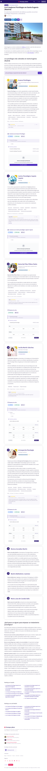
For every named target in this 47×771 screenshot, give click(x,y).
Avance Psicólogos (24, 80)
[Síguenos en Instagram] (12, 761)
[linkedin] (15, 20)
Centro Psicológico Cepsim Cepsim (27, 177)
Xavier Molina (9, 15)
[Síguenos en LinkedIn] (10, 761)
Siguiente (36, 337)
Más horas (36, 424)
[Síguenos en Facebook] (5, 761)
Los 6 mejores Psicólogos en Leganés (12, 711)
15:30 (13, 328)
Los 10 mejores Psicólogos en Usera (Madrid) (14, 693)
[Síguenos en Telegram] (17, 761)
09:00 (33, 427)
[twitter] (13, 20)
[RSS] (19, 761)
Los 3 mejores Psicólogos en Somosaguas (13, 706)
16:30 (23, 328)
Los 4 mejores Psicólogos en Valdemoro (13, 692)
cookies (38, 767)
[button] (12, 144)
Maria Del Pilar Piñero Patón (27, 264)
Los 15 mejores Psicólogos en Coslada (13, 713)
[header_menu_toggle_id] (1, 1)
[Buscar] (34, 1)
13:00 (33, 437)
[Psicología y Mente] (23, 1)
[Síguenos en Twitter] (7, 761)
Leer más (10, 223)
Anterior (11, 337)
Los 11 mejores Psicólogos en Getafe (12, 715)
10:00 (13, 429)
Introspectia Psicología (26, 450)
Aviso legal (30, 767)
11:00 (23, 429)
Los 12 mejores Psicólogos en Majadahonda (33, 716)
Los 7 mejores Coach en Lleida (31, 698)
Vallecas (24, 47)
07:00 (13, 427)
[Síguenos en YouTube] (14, 761)
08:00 (23, 427)
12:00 (33, 429)
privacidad (35, 767)
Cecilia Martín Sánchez (26, 347)
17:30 (33, 328)
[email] (18, 20)
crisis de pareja (30, 52)
